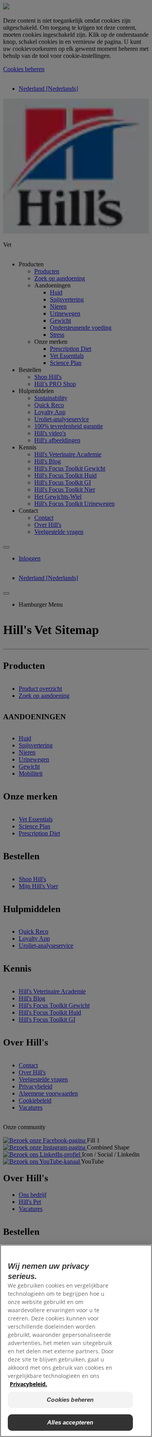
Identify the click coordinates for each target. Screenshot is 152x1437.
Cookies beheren (70, 1399)
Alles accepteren (70, 1422)
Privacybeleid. (28, 1384)
